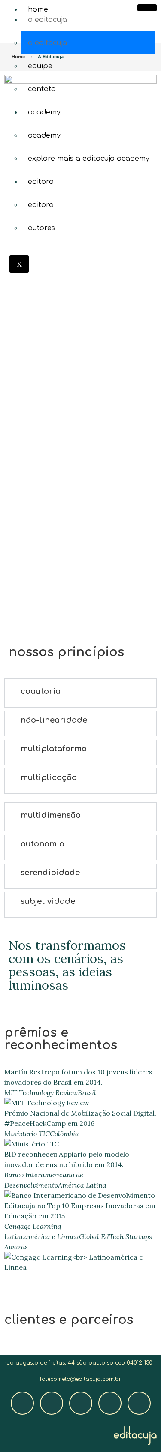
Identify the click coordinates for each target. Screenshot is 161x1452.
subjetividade (48, 901)
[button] (80, 691)
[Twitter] (80, 1403)
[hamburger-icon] (147, 7)
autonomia (42, 844)
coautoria (41, 691)
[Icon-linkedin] (139, 1403)
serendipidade (50, 872)
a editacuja (47, 20)
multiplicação (49, 777)
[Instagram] (51, 1403)
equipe (40, 66)
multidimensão (51, 815)
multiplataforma (54, 748)
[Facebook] (22, 1403)
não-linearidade (54, 720)
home (38, 9)
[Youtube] (110, 1403)
